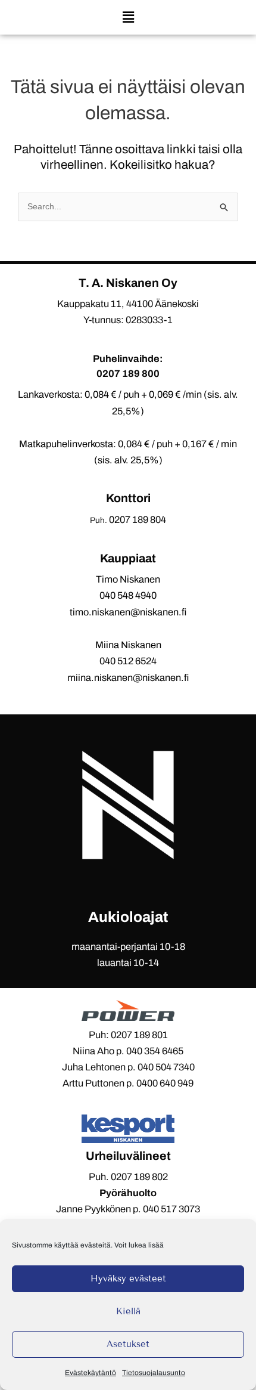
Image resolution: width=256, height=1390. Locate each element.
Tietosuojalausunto (153, 1373)
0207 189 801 (139, 1035)
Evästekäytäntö (90, 1373)
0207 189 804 (137, 520)
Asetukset (128, 1344)
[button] (128, 17)
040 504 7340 (166, 1067)
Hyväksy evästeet (128, 1278)
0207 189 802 (139, 1177)
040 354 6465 (154, 1051)
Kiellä (128, 1311)
